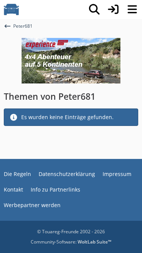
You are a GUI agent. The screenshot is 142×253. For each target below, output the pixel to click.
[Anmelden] (113, 9)
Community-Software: (71, 242)
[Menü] (132, 9)
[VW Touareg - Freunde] (11, 9)
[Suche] (94, 9)
